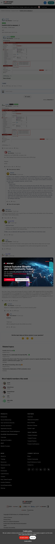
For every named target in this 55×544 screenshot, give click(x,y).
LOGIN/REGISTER (9, 279)
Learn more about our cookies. (29, 534)
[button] (27, 541)
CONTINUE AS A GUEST (22, 279)
